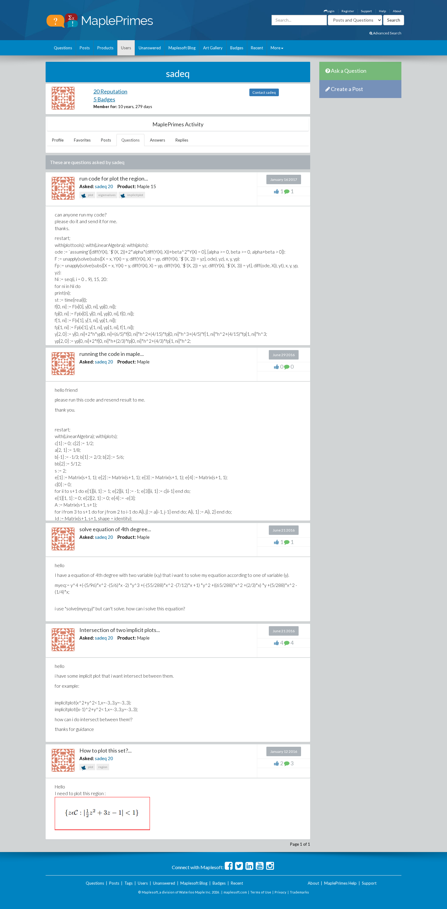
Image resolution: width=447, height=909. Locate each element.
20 (110, 186)
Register (347, 11)
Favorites (82, 140)
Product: (126, 186)
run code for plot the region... (113, 178)
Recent (257, 47)
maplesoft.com (235, 892)
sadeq (101, 186)
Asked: (86, 186)
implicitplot (134, 195)
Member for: (105, 106)
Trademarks (299, 892)
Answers (157, 140)
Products (105, 47)
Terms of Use (260, 892)
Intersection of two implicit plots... (119, 629)
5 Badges (104, 99)
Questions (63, 47)
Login (330, 11)
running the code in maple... (111, 353)
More (275, 47)
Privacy (280, 892)
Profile (58, 140)
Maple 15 (146, 186)
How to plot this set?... (105, 750)
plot (90, 195)
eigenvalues (107, 195)
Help (382, 11)
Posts (85, 47)
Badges (236, 47)
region (102, 767)
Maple (143, 361)
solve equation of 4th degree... (115, 529)
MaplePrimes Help (340, 883)
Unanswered (150, 47)
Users (126, 47)
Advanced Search (386, 33)
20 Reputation (110, 91)
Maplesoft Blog (182, 47)
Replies (181, 140)
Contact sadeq (264, 92)
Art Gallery (213, 47)
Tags (128, 883)
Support (366, 11)
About (397, 11)
